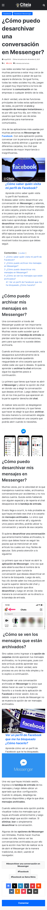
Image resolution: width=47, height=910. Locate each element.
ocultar (22, 253)
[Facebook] (8, 885)
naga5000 (7, 59)
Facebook (7, 14)
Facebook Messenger (22, 14)
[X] (14, 885)
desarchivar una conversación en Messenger (24, 864)
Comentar (23, 903)
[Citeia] (24, 5)
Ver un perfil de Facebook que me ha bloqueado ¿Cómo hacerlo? (23, 739)
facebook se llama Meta (23, 877)
